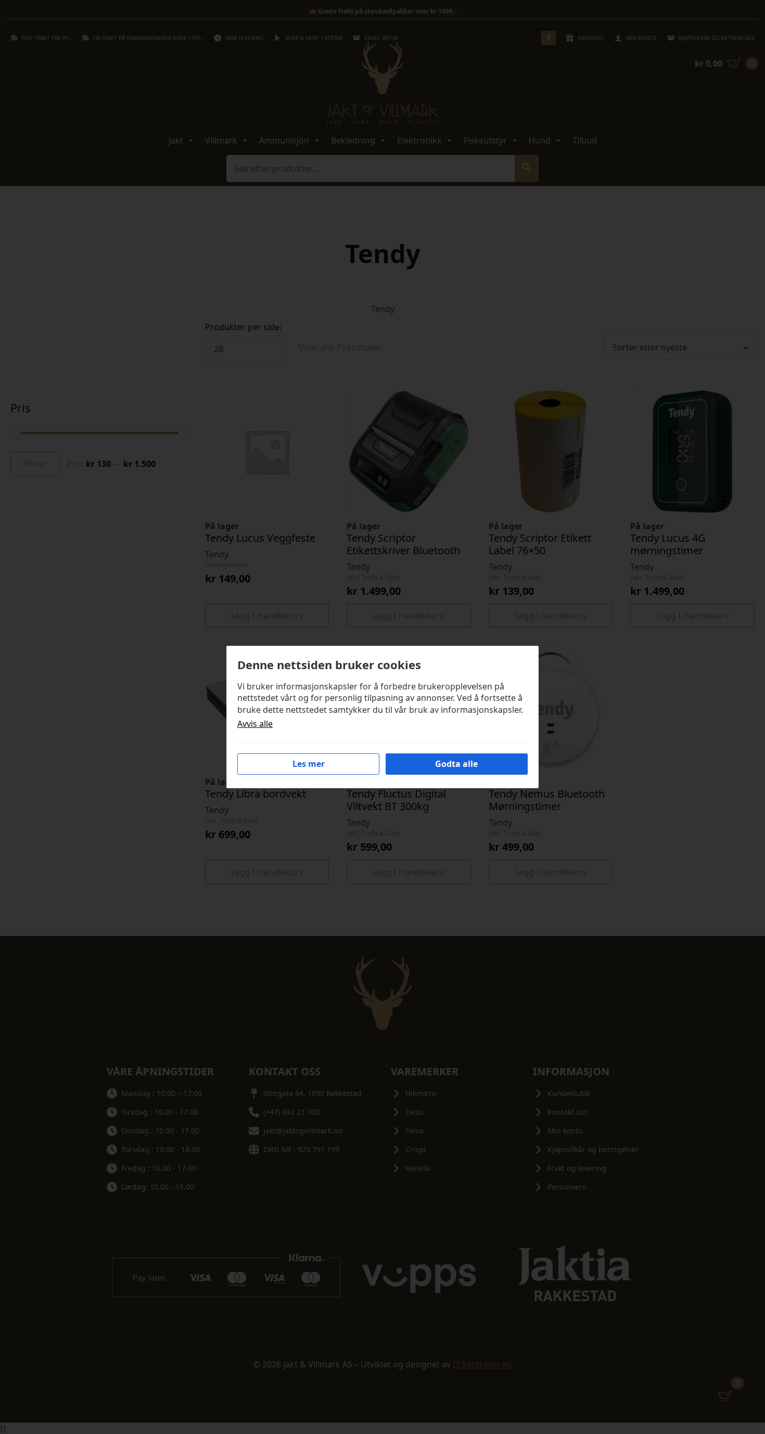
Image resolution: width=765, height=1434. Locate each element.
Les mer (308, 764)
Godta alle (456, 764)
